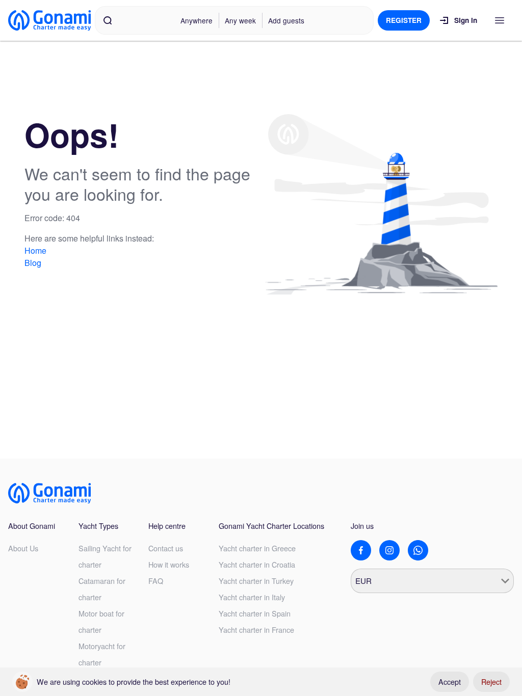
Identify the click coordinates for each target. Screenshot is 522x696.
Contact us (165, 548)
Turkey (256, 580)
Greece (257, 548)
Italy (252, 597)
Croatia (257, 564)
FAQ (155, 580)
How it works (168, 564)
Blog (32, 263)
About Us (23, 548)
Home (35, 250)
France (256, 629)
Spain (255, 613)
